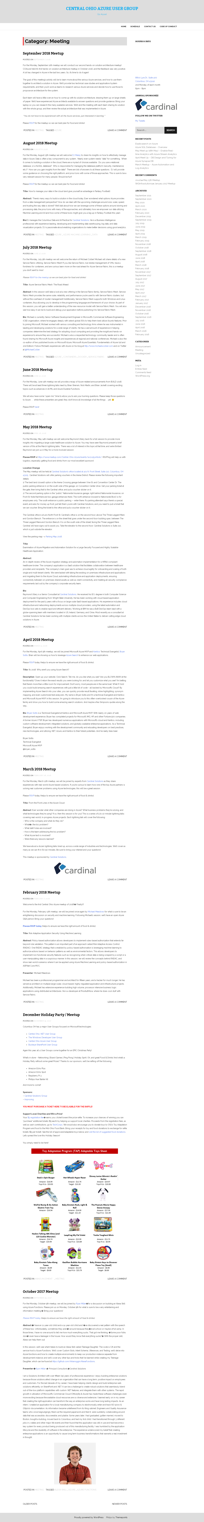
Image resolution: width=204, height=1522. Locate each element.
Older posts (30, 1504)
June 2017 (140, 286)
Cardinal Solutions (81, 220)
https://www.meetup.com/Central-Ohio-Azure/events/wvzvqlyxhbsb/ (70, 457)
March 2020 (141, 209)
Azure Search (72, 655)
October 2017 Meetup (40, 1292)
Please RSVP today (32, 1318)
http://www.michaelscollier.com (98, 346)
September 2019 (143, 220)
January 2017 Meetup (165, 183)
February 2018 (142, 268)
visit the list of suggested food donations (107, 1132)
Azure (58, 130)
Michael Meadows (96, 912)
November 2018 (143, 244)
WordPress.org (142, 376)
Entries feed (141, 369)
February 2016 (142, 334)
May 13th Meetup (151, 180)
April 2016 (140, 327)
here (37, 407)
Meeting (39, 130)
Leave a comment (117, 130)
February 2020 (142, 213)
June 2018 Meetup (38, 370)
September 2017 (143, 275)
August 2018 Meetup (40, 143)
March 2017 (140, 296)
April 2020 (140, 206)
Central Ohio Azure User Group (102, 8)
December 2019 (143, 216)
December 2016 (143, 306)
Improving (29, 1099)
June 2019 (140, 227)
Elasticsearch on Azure (146, 144)
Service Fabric (96, 357)
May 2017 (139, 289)
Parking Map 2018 (54, 536)
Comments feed (143, 372)
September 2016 (143, 317)
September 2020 (143, 199)
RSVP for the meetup (39, 277)
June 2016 (140, 324)
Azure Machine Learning (77, 234)
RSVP (31, 123)
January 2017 (141, 303)
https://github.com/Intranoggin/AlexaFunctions (73, 1361)
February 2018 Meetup (41, 892)
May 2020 (140, 202)
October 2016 (142, 313)
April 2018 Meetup (38, 640)
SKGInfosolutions (143, 183)
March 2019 (141, 237)
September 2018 (143, 251)
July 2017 (139, 282)
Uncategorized (142, 353)
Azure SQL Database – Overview (151, 147)
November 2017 (143, 272)
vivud (138, 180)
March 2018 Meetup (39, 769)
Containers (69, 357)
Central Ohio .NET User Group (42, 1034)
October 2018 (142, 247)
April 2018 (140, 261)
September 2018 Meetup (43, 53)
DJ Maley (76, 155)
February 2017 (142, 300)
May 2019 (139, 230)
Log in (138, 365)
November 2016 (143, 310)
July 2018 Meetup (37, 247)
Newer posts (119, 1504)
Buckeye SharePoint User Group (42, 1045)
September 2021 (143, 195)
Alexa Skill (61, 1490)
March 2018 (140, 265)
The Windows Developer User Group (45, 1037)
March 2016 (141, 331)
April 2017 (140, 293)
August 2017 (141, 279)
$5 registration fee (36, 1117)
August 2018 (141, 254)
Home (123, 27)
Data (95, 234)
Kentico (96, 651)
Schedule (135, 27)
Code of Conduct (168, 27)
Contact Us (150, 27)
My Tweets (140, 121)
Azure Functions (86, 1490)
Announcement (43, 1279)
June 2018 (140, 258)
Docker (82, 357)
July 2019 (139, 223)
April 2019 (140, 234)
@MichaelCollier (32, 350)
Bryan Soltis (32, 713)
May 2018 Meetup (37, 427)
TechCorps (57, 1125)
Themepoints (121, 1517)
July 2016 (139, 320)
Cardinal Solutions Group (36, 1096)
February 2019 (142, 240)
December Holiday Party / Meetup (51, 1015)
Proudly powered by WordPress (89, 1517)
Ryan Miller (81, 1304)
